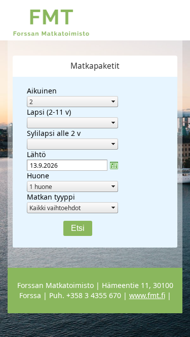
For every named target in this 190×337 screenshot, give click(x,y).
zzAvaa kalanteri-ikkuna (114, 165)
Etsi (78, 228)
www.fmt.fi (147, 295)
